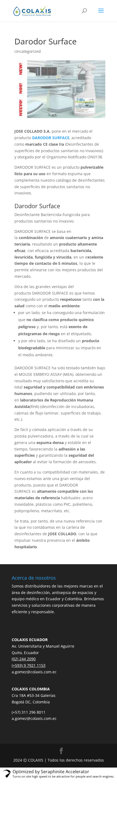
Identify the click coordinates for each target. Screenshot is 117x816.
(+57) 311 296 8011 (28, 712)
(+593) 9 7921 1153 (28, 665)
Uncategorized (27, 51)
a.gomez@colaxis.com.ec (34, 671)
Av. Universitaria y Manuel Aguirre (43, 646)
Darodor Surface (37, 206)
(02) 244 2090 (24, 658)
